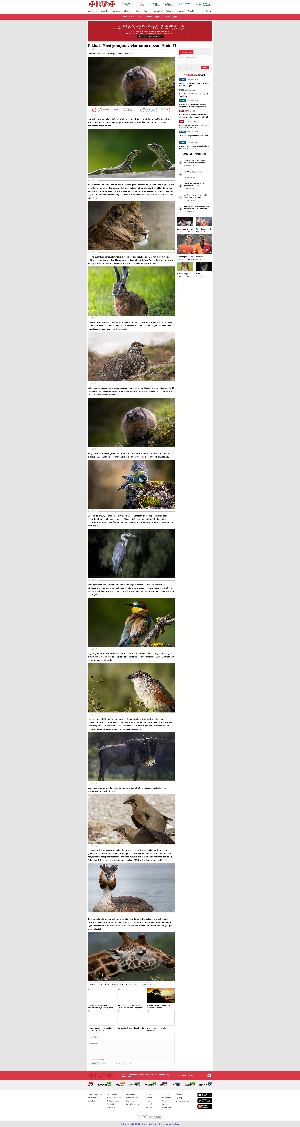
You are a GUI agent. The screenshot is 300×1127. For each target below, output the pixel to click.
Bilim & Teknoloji (128, 17)
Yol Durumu (190, 1084)
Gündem (116, 11)
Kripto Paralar (205, 1084)
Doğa (139, 17)
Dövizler (149, 1097)
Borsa (90, 1084)
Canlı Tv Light (93, 1101)
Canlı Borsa (130, 1094)
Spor (138, 11)
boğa (107, 984)
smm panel (111, 1107)
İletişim (132, 1124)
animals (92, 984)
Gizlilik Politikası (141, 1124)
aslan (100, 984)
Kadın (146, 11)
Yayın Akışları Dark (114, 1097)
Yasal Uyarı (175, 1124)
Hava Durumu (134, 1084)
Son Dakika (92, 11)
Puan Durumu (150, 1084)
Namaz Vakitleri (104, 1084)
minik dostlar (146, 984)
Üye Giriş (179, 1094)
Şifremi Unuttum (182, 1101)
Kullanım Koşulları (165, 1124)
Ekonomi (127, 11)
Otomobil (167, 17)
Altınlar (149, 1094)
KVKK (156, 1124)
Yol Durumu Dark (94, 1097)
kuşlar (136, 984)
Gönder (95, 1063)
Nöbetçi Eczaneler (114, 1101)
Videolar (169, 11)
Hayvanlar (148, 17)
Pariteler (176, 1084)
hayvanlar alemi (117, 984)
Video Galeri (166, 1097)
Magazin (157, 17)
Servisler (105, 11)
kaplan (128, 984)
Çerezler (150, 1124)
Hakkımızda (125, 1124)
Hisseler (163, 1084)
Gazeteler (192, 11)
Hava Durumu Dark (95, 1094)
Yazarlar (180, 11)
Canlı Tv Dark (112, 1094)
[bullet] (119, 1063)
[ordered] (116, 1063)
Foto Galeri (157, 11)
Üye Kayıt (179, 1097)
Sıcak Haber (166, 1107)
